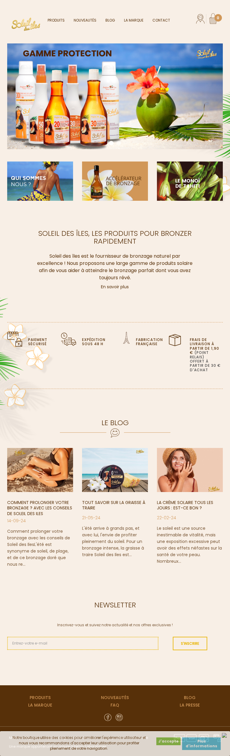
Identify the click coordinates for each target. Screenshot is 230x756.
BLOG (190, 698)
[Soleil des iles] (27, 24)
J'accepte (168, 741)
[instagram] (119, 717)
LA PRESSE (190, 705)
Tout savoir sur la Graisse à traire (113, 505)
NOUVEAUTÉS (115, 698)
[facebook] (107, 717)
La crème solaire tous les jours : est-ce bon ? (185, 505)
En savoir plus (115, 287)
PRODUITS (40, 698)
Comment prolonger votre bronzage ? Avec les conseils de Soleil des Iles (39, 508)
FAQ (115, 705)
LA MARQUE (40, 705)
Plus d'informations (201, 744)
